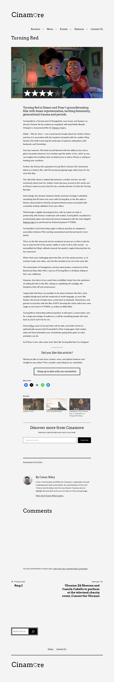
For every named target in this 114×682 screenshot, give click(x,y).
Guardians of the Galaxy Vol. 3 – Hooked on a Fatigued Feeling (78, 413)
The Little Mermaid (54, 411)
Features (79, 29)
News (50, 29)
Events (64, 29)
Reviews (35, 29)
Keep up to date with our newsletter (57, 371)
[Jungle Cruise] (33, 404)
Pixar (32, 326)
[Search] (33, 631)
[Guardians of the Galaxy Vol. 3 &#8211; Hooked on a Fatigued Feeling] (79, 404)
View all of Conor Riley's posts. (50, 496)
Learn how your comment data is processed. (70, 569)
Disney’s (56, 128)
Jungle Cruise (28, 411)
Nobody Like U (29, 222)
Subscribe (84, 440)
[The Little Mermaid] (56, 404)
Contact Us (97, 29)
